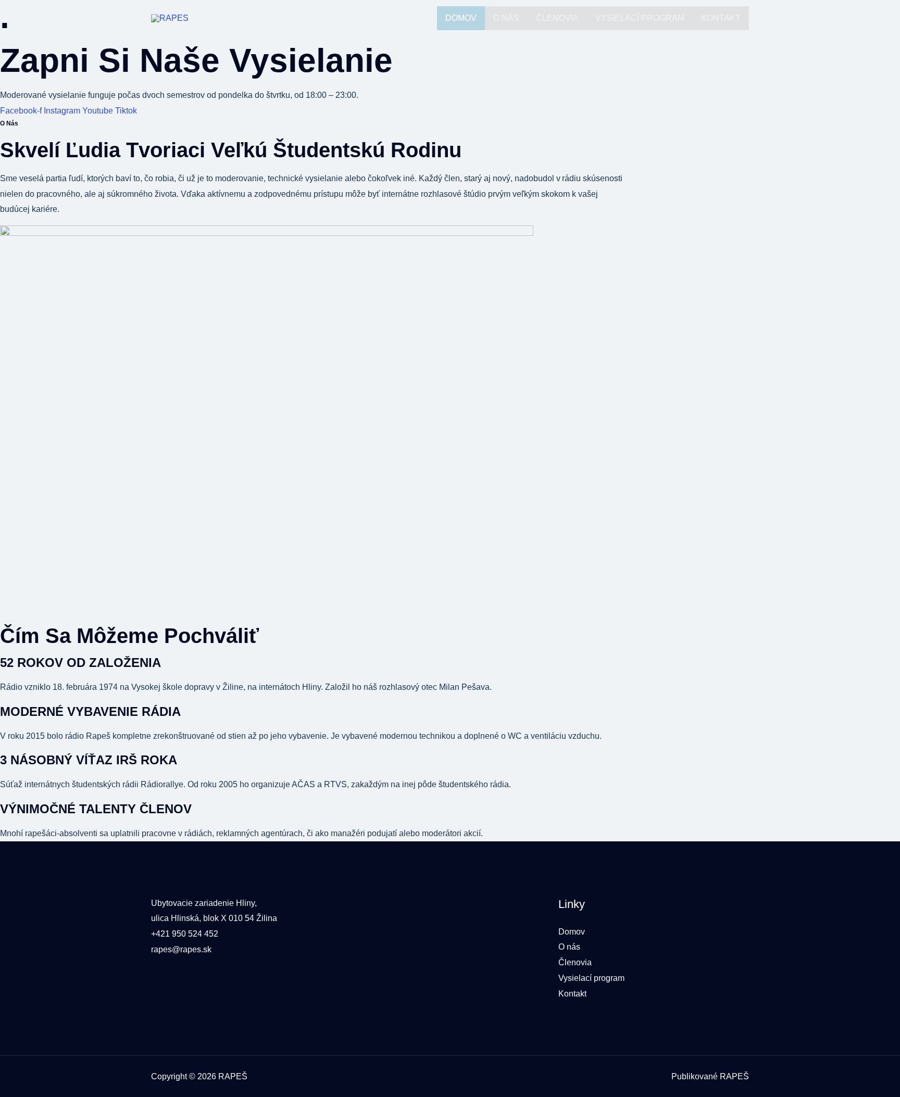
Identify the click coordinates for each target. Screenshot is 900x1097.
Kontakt (721, 18)
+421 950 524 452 (184, 933)
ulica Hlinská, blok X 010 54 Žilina (214, 918)
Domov (461, 18)
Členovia (557, 18)
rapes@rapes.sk (181, 949)
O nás (506, 18)
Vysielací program (639, 18)
